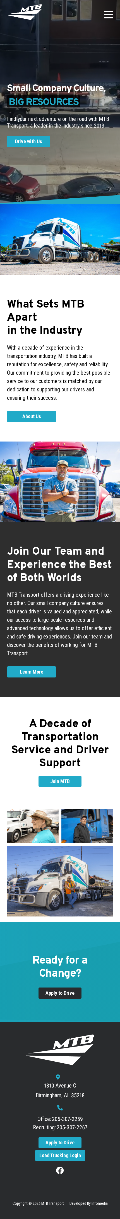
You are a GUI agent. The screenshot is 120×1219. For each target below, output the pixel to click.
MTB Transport (52, 1203)
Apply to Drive (60, 993)
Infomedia (100, 1203)
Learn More (31, 672)
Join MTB (60, 781)
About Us (31, 416)
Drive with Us (28, 141)
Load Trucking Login (60, 1155)
